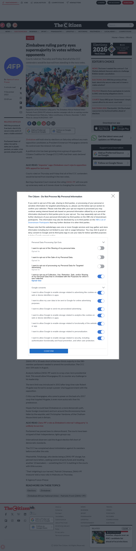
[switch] (100, 248)
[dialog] (68, 275)
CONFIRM (49, 351)
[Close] (113, 196)
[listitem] (68, 242)
